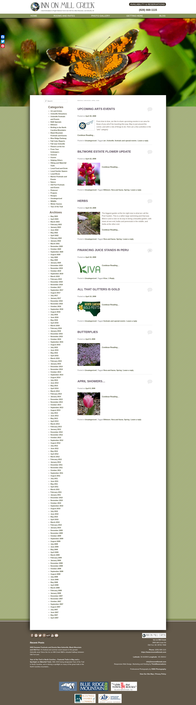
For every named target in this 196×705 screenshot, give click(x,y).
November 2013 (56, 402)
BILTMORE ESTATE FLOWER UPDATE (104, 151)
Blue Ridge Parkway (58, 138)
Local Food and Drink (58, 168)
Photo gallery (100, 16)
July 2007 (54, 610)
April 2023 (54, 219)
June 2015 (54, 350)
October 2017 (55, 287)
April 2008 (54, 585)
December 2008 (56, 563)
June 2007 (54, 612)
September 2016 (56, 309)
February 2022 (56, 238)
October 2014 (55, 372)
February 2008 (56, 590)
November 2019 (56, 268)
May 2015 (54, 353)
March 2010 (55, 522)
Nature (53, 182)
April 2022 (54, 235)
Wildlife (53, 201)
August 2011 (55, 476)
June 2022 (54, 230)
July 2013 (54, 413)
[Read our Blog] (48, 635)
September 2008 (56, 571)
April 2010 (54, 519)
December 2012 (56, 432)
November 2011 (56, 468)
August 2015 (55, 345)
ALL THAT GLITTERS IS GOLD (98, 289)
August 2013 (55, 410)
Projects (53, 193)
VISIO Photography (158, 669)
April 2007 (54, 618)
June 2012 (54, 448)
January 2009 (55, 560)
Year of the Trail (56, 207)
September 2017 (56, 290)
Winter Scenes (56, 204)
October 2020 (55, 249)
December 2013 (56, 399)
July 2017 (54, 295)
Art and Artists (56, 111)
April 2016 (54, 323)
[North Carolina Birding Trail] (68, 691)
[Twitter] (2, 41)
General (53, 155)
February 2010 (56, 525)
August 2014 (55, 377)
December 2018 (56, 282)
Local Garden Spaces (58, 171)
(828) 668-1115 (148, 9)
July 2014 (54, 380)
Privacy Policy (160, 674)
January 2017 (55, 298)
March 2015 (55, 358)
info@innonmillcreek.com (156, 662)
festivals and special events (125, 141)
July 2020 (54, 257)
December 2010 (56, 498)
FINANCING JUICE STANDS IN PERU (103, 250)
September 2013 (56, 407)
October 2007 (55, 601)
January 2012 (55, 462)
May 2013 (54, 418)
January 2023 (55, 227)
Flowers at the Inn (57, 146)
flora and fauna (117, 190)
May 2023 (54, 216)
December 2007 (56, 596)
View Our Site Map (147, 674)
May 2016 (54, 320)
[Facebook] (2, 37)
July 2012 (54, 446)
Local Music (55, 174)
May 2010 (54, 517)
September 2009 (56, 539)
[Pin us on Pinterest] (44, 635)
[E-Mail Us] (56, 635)
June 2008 (54, 580)
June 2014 (54, 383)
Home (34, 16)
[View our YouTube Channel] (52, 635)
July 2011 (54, 478)
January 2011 (55, 495)
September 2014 (56, 375)
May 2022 (54, 233)
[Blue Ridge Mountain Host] (93, 691)
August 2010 (55, 508)
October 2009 (55, 536)
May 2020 (54, 260)
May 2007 (54, 615)
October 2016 (55, 306)
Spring (126, 190)
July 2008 (54, 577)
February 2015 (56, 361)
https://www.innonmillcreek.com (153, 652)
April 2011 (54, 487)
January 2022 (55, 241)
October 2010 (55, 503)
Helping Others (56, 160)
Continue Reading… (86, 135)
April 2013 (54, 421)
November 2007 (56, 599)
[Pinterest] (2, 46)
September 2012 (56, 440)
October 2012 (55, 437)
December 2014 (56, 366)
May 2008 (54, 582)
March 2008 (55, 588)
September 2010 (56, 506)
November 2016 (56, 304)
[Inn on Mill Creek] (63, 10)
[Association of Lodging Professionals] (110, 704)
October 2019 (55, 271)
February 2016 (56, 328)
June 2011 (54, 481)
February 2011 (56, 492)
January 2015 (55, 364)
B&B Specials (55, 122)
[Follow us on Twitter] (40, 635)
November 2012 (56, 435)
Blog (162, 16)
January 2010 (55, 528)
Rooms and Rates (64, 16)
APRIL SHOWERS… (91, 381)
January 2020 (55, 263)
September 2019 (56, 274)
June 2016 (54, 317)
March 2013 (55, 424)
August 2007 (55, 607)
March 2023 (55, 222)
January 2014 (55, 397)
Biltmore (107, 190)
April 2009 (54, 552)
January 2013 (55, 429)
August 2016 (55, 312)
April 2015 (54, 356)
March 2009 (55, 555)
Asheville (110, 141)
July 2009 (54, 544)
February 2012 (56, 459)
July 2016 (54, 315)
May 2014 (54, 386)
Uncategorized (90, 141)
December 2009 (56, 530)
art (105, 141)
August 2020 (55, 254)
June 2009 (54, 547)
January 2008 (55, 593)
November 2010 (56, 500)
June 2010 (54, 514)
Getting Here (134, 16)
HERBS (82, 201)
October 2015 (55, 339)
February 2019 (56, 279)
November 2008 (56, 566)
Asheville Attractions (58, 114)
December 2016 (56, 301)
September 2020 (56, 252)
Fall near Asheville (57, 144)
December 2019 (56, 265)
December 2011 (56, 465)
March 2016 (55, 325)
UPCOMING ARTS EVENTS (96, 109)
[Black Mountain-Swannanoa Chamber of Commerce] (124, 691)
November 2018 (56, 285)
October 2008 (55, 569)
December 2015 (56, 334)
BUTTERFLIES (87, 332)
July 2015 (54, 347)
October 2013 (55, 405)
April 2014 (54, 388)
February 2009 (56, 558)
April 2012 (54, 454)
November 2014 (56, 369)
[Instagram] (36, 635)
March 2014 (55, 391)
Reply (111, 278)
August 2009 (55, 541)
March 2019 (55, 276)
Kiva (105, 278)
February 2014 (56, 394)
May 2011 (54, 484)
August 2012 (55, 443)
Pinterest (54, 190)
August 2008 (55, 574)
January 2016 (55, 331)
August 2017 (55, 293)
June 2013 (54, 416)
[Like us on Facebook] (32, 635)
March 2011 (54, 489)
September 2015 (56, 342)
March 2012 (55, 457)
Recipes (53, 196)
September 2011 (56, 473)
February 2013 (56, 427)
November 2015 (56, 336)
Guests (53, 157)
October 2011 (55, 470)
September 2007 (56, 604)
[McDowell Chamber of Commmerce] (85, 704)
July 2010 (54, 511)
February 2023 (56, 224)
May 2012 (54, 451)
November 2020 (56, 246)
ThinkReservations (158, 664)
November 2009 (56, 533)
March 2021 (55, 244)
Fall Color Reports (57, 141)
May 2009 (54, 549)
